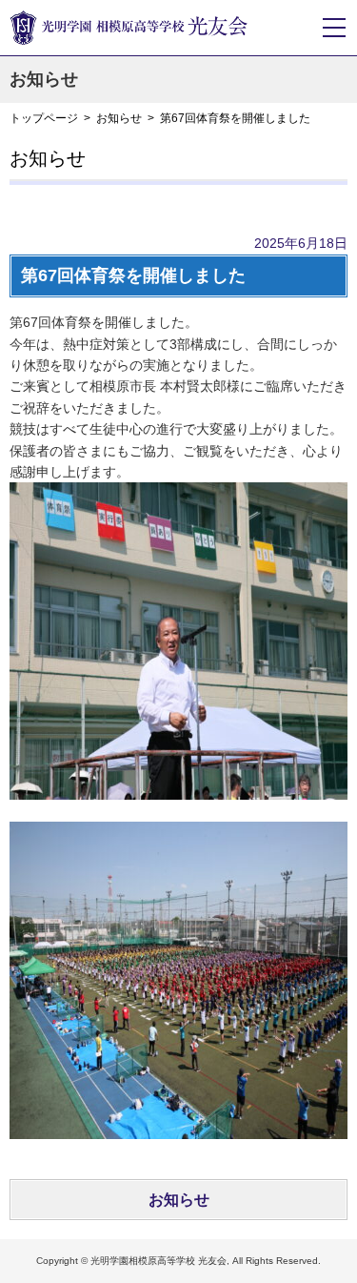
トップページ (44, 118)
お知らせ (119, 118)
